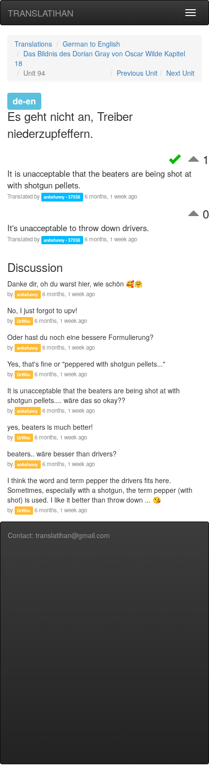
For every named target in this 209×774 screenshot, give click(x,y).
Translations (33, 44)
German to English (91, 44)
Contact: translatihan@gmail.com (59, 535)
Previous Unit (137, 73)
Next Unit (180, 73)
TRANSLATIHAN (40, 12)
